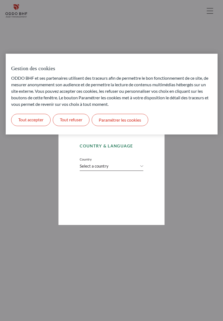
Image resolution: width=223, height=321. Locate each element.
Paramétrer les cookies (120, 119)
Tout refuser (71, 119)
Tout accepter (31, 119)
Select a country (94, 165)
